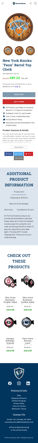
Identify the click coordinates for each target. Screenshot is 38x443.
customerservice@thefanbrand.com (19, 422)
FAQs (19, 395)
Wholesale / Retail (19, 409)
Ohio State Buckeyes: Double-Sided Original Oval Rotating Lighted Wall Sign (27, 300)
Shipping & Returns (19, 398)
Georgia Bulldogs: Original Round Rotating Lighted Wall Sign (10, 341)
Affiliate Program (19, 401)
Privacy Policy (19, 403)
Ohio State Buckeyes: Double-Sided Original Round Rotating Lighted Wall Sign (10, 300)
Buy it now (19, 102)
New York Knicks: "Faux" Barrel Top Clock (17, 64)
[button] (2, 3)
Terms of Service (19, 406)
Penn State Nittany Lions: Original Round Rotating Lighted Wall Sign (28, 341)
